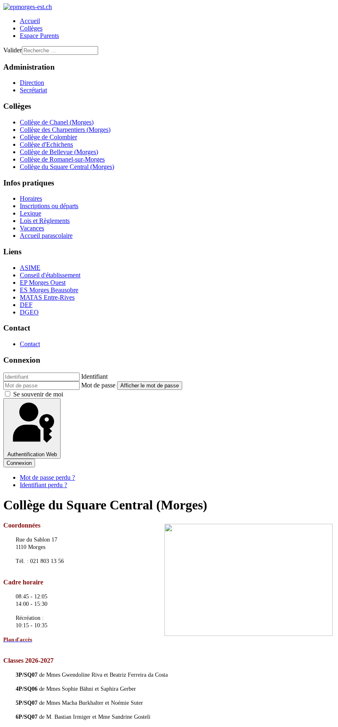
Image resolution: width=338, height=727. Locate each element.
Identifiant (94, 376)
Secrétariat (33, 90)
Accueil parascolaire (46, 235)
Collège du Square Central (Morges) (67, 166)
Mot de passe (98, 385)
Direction (32, 82)
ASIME (30, 267)
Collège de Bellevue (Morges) (59, 151)
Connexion (19, 463)
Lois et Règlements (45, 220)
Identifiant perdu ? (43, 484)
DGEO (29, 312)
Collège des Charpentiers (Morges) (65, 129)
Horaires (31, 198)
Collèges (31, 28)
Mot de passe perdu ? (47, 477)
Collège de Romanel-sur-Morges (62, 159)
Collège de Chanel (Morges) (57, 122)
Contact (30, 343)
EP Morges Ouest (43, 282)
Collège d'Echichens (46, 144)
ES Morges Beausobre (49, 289)
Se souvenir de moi (38, 394)
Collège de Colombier (48, 137)
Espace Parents (39, 35)
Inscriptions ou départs (49, 205)
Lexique (30, 213)
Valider (12, 50)
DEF (26, 304)
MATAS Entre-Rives (47, 297)
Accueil (30, 20)
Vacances (32, 228)
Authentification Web (32, 454)
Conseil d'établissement (50, 275)
